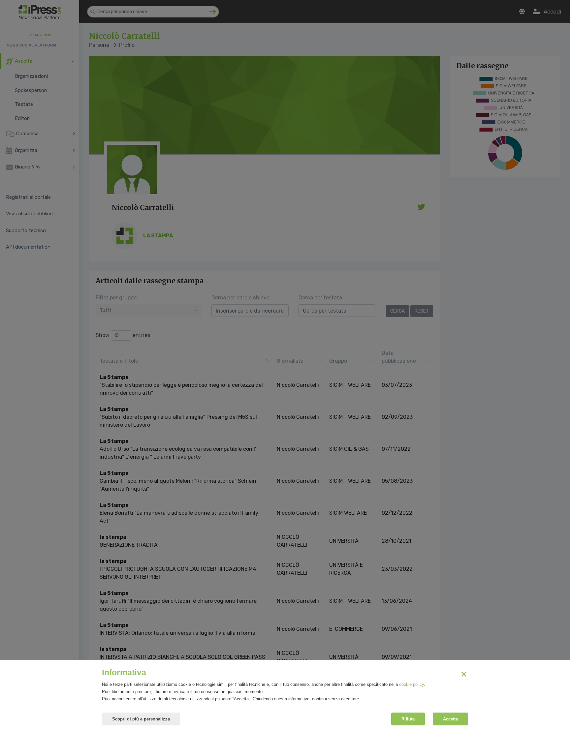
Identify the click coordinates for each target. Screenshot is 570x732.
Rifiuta (408, 719)
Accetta (450, 719)
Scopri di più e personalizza (141, 719)
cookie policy (411, 684)
